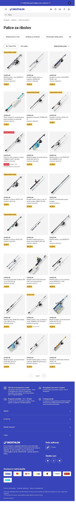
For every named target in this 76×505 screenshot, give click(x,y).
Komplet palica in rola (13, 37)
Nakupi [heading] (6, 411)
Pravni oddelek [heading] (9, 427)
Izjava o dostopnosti (36, 488)
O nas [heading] (6, 435)
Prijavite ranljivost (22, 488)
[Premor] (69, 2)
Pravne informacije (10, 488)
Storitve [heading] (7, 419)
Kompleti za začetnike (33, 37)
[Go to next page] (44, 376)
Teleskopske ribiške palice (54, 37)
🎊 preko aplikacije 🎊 (35, 3)
